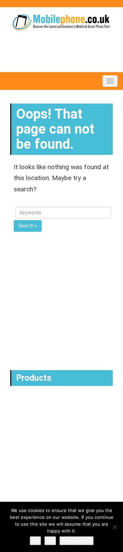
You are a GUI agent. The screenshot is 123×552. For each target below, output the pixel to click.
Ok (35, 540)
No (50, 540)
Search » (27, 225)
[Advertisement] (61, 301)
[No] (114, 527)
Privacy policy (76, 540)
